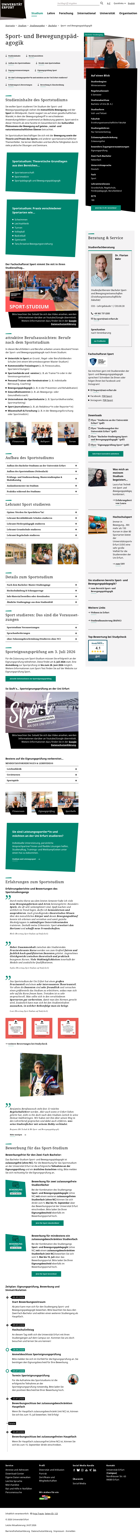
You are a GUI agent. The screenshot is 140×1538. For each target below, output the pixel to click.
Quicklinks (119, 3)
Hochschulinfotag (23, 1329)
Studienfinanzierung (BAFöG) (106, 620)
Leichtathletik (14, 768)
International (86, 13)
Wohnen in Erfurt (100, 612)
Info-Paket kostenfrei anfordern (105, 454)
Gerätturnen (13, 774)
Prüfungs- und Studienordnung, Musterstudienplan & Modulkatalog (34, 478)
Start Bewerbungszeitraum (29, 1301)
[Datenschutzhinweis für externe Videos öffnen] (41, 291)
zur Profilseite (100, 341)
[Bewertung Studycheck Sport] (97, 650)
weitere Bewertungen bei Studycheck (27, 1043)
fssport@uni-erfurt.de (104, 390)
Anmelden (70, 1531)
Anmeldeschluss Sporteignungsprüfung (36, 1354)
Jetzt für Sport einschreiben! (47, 1223)
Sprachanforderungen (18, 633)
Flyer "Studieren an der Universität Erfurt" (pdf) (109, 422)
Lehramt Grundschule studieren (24, 529)
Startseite (10, 25)
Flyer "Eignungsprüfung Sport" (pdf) (110, 444)
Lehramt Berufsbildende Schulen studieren (29, 518)
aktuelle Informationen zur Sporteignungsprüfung (31, 679)
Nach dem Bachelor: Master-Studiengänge (28, 584)
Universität (107, 13)
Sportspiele (13, 780)
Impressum (58, 1531)
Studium (37, 13)
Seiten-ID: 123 (51, 1513)
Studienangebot (37, 25)
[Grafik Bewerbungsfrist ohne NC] (15, 1188)
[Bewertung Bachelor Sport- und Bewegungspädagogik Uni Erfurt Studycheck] (15, 1028)
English (131, 3)
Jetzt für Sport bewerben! (46, 1274)
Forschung (66, 13)
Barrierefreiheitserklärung (17, 1531)
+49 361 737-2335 (102, 313)
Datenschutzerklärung (41, 1531)
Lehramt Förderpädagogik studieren (26, 523)
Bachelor (52, 25)
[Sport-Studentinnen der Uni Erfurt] (68, 432)
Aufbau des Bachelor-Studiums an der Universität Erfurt (36, 465)
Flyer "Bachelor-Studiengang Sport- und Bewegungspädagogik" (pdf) (109, 438)
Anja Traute (38, 1513)
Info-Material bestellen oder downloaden (28, 596)
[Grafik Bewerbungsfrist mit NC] (15, 1242)
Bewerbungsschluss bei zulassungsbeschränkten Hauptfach (42, 1405)
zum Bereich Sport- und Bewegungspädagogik (103, 590)
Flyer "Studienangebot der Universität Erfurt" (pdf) (105, 430)
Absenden (102, 3)
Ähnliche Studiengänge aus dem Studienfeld (30, 602)
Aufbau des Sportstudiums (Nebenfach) (27, 471)
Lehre (51, 13)
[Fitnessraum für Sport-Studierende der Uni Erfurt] (15, 432)
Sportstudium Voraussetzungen (23, 627)
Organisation (128, 13)
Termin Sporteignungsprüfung (30, 1375)
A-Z (108, 3)
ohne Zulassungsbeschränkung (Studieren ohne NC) (34, 638)
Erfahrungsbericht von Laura (125, 502)
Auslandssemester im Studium (23, 485)
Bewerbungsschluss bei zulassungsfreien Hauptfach (44, 1436)
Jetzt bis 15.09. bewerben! (106, 208)
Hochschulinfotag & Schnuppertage (25, 590)
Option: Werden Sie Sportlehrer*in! (25, 512)
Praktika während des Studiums (23, 491)
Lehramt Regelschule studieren (23, 535)
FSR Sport (107, 396)
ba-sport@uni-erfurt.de (106, 318)
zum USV (120, 563)
